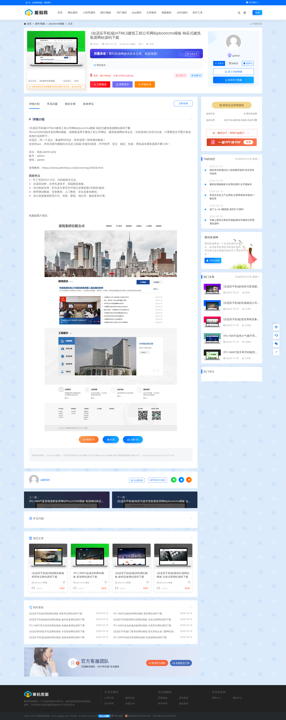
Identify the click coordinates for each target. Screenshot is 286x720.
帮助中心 (216, 697)
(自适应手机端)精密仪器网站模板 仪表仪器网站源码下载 (173, 574)
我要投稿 (257, 23)
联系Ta (249, 63)
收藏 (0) (197, 75)
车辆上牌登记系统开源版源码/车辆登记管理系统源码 (232, 222)
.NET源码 (121, 12)
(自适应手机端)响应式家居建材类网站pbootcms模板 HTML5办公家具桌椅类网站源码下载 (241, 286)
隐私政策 (183, 703)
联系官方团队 (159, 663)
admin (95, 44)
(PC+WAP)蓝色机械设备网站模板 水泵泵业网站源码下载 (142, 625)
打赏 (112, 439)
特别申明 (162, 703)
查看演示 (123, 84)
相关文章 (70, 103)
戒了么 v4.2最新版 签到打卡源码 (226, 209)
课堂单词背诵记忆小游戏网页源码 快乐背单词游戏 (232, 172)
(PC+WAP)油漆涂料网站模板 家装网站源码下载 (88, 574)
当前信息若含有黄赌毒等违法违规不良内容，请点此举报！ (57, 86)
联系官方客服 (234, 79)
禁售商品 (183, 697)
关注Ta (220, 63)
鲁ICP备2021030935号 (139, 716)
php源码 (136, 12)
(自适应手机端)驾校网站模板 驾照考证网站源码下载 (48, 574)
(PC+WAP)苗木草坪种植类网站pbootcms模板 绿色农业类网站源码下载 (241, 352)
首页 (60, 12)
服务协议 (130, 697)
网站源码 (73, 12)
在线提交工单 (183, 663)
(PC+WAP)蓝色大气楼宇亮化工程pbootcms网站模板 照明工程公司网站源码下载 (241, 335)
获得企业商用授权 (233, 105)
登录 (257, 12)
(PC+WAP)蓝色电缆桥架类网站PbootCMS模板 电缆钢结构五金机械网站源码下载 (67, 501)
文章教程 (151, 12)
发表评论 (88, 103)
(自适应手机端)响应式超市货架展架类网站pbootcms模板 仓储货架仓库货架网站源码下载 (155, 501)
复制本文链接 (158, 480)
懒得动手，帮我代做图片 (231, 132)
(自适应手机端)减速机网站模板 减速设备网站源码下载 (57, 637)
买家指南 (162, 697)
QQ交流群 (215, 260)
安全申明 (109, 703)
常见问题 (52, 103)
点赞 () (182, 75)
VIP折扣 (107, 75)
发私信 (235, 63)
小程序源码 (89, 12)
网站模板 (61, 132)
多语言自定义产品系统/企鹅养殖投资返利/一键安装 (232, 197)
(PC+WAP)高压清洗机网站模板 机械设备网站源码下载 (57, 625)
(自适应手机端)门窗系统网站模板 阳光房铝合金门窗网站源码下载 (145, 631)
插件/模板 (105, 12)
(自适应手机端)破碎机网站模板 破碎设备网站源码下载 (131, 574)
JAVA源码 (182, 12)
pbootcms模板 (56, 23)
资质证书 (130, 703)
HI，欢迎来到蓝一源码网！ (40, 2)
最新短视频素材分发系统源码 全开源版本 (231, 184)
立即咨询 (183, 103)
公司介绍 (109, 697)
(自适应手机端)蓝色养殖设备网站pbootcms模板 (241, 319)
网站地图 (118, 716)
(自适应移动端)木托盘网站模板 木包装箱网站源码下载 (57, 631)
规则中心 (237, 697)
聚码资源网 (39, 455)
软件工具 (198, 12)
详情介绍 (34, 103)
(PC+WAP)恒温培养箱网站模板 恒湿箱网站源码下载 (140, 637)
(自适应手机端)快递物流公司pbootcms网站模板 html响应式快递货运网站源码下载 (241, 302)
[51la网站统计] (104, 716)
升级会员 (193, 53)
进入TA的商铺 (234, 71)
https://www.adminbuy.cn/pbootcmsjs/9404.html (72, 167)
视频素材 (166, 12)
